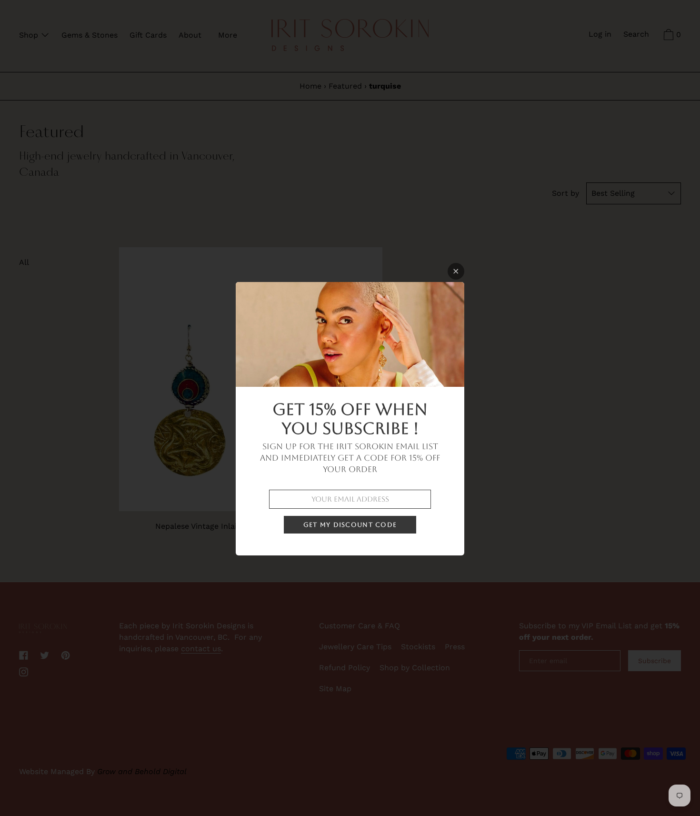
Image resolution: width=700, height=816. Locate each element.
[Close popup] (456, 271)
